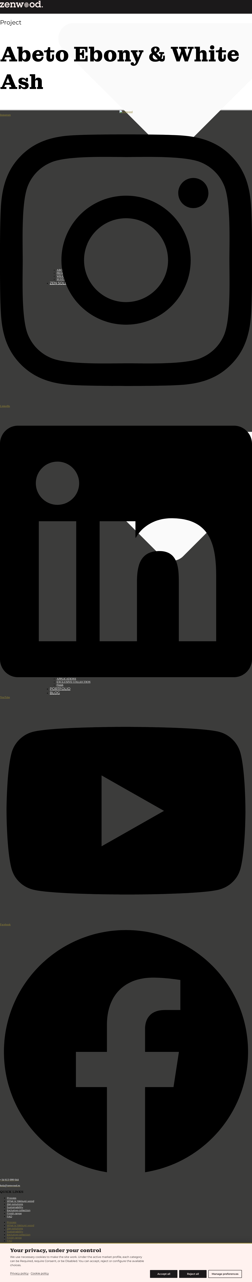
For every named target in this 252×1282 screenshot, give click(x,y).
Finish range (14, 1213)
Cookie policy (40, 1273)
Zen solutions (15, 1204)
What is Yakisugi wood (20, 1201)
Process (11, 1198)
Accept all (163, 1273)
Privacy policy (19, 1273)
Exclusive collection (18, 1210)
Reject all (193, 1273)
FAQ (9, 1216)
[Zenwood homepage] (21, 4)
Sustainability (15, 1207)
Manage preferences (225, 1273)
